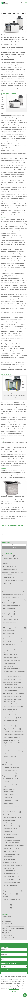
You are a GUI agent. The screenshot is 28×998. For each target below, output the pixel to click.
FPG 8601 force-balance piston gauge (14, 671)
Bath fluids (7, 797)
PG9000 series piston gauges (12, 679)
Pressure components (10, 690)
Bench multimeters (8, 574)
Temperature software (9, 569)
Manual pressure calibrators (11, 657)
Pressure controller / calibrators (11, 699)
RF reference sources (9, 773)
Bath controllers (8, 794)
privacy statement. (18, 988)
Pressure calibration (7, 644)
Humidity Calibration (7, 630)
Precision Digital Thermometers (12, 759)
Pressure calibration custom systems (13, 693)
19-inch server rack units (9, 778)
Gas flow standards (8, 625)
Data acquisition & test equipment (11, 572)
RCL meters (6, 583)
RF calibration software (9, 770)
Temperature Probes (9, 762)
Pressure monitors (9, 663)
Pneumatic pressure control (11, 660)
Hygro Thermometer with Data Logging (14, 751)
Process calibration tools (8, 709)
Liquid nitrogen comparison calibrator (14, 845)
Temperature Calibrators (9, 740)
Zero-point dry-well (9, 837)
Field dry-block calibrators (11, 826)
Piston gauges (7, 666)
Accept (14, 991)
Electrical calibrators (8, 608)
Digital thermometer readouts (11, 817)
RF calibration (6, 765)
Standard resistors (9, 859)
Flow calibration (6, 616)
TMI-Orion (6, 589)
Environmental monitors (10, 654)
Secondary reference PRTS (11, 879)
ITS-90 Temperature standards (11, 840)
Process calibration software (10, 737)
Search (14, 547)
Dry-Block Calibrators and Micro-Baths (14, 742)
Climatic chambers (8, 814)
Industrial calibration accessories (12, 594)
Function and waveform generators (12, 580)
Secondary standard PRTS (11, 882)
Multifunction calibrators (9, 862)
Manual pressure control (10, 684)
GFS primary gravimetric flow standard (13, 628)
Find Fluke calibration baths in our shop (12, 525)
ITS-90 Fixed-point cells (10, 842)
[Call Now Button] (25, 995)
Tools (4, 896)
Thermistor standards (10, 885)
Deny (14, 995)
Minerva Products (7, 633)
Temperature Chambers (9, 894)
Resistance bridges (9, 851)
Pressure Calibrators (8, 720)
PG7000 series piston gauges (12, 676)
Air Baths (5, 781)
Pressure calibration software (11, 696)
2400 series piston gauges (11, 668)
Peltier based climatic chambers (11, 865)
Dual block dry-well (9, 823)
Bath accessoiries (9, 791)
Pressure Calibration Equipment (11, 641)
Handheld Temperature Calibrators (13, 748)
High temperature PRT (10, 873)
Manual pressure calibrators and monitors (14, 650)
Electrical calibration (7, 603)
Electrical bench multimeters (10, 605)
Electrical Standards (8, 611)
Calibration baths (7, 789)
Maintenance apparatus (10, 848)
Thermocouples (8, 888)
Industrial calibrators (8, 820)
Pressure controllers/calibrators (12, 706)
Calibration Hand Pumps (10, 723)
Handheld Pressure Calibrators (12, 731)
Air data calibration (8, 647)
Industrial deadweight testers (11, 597)
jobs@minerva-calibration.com (14, 932)
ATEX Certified (7, 712)
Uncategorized (6, 905)
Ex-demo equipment (7, 614)
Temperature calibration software (12, 891)
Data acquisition (7, 577)
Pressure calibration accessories (12, 682)
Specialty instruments (9, 586)
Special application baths (11, 806)
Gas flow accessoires (9, 622)
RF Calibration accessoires (10, 767)
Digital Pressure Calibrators (11, 729)
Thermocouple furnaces (10, 834)
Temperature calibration (8, 776)
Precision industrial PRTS (11, 876)
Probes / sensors (7, 868)
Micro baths (7, 831)
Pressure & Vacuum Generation (12, 687)
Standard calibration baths (11, 809)
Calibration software (7, 556)
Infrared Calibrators (9, 756)
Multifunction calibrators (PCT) (11, 718)
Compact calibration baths (11, 800)
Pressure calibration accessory (11, 639)
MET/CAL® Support (8, 566)
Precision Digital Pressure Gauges (13, 734)
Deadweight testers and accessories (12, 592)
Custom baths (8, 803)
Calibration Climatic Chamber (11, 812)
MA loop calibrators (8, 715)
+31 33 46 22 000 (7, 923)
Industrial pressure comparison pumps (13, 600)
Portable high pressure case (10, 636)
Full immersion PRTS (10, 870)
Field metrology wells (9, 828)
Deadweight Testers (9, 726)
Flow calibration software (10, 558)
